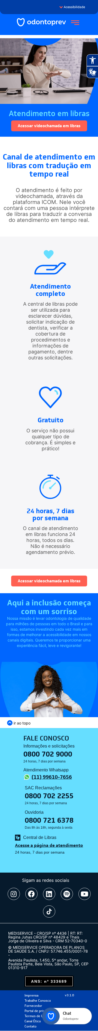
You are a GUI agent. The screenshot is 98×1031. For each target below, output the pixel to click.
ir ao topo (21, 722)
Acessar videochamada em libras (49, 126)
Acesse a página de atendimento (49, 845)
